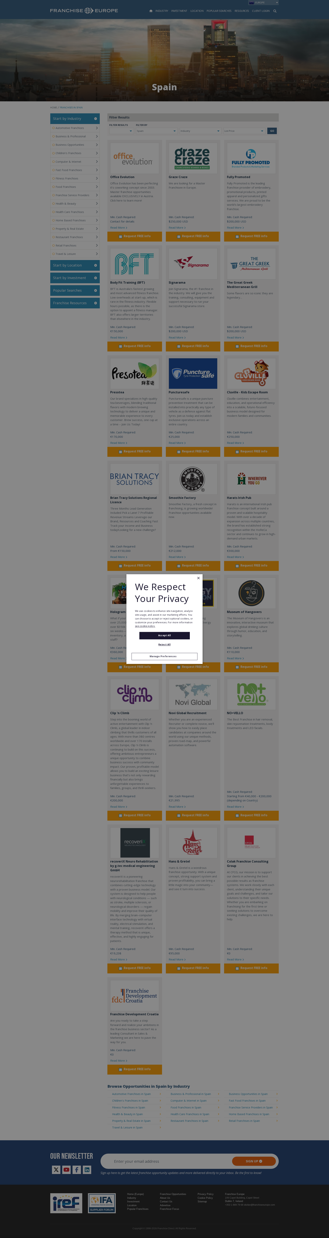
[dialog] (164, 619)
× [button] (198, 578)
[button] (164, 656)
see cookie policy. (145, 626)
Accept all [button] (164, 635)
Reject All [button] (164, 644)
